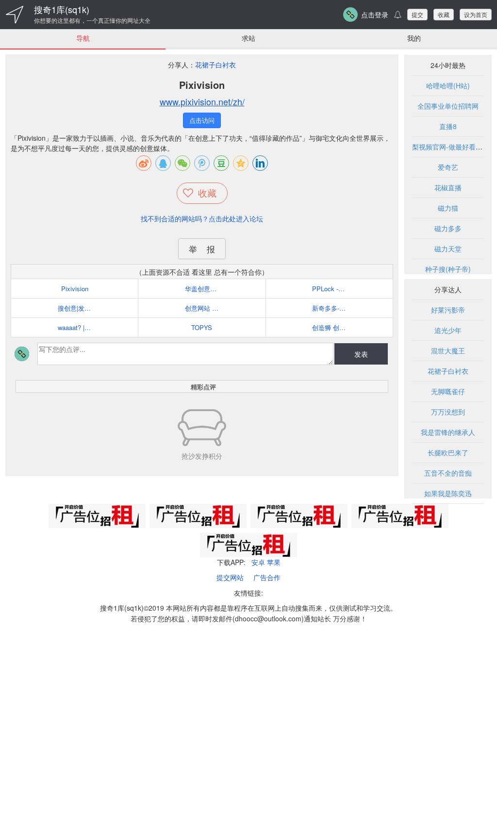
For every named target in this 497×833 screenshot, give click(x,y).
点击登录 (374, 14)
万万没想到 (448, 411)
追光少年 (448, 330)
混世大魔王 (448, 350)
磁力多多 (448, 228)
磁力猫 (448, 208)
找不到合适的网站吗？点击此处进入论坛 (202, 218)
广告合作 (267, 577)
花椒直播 (448, 187)
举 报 (201, 249)
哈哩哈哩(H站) (448, 85)
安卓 (258, 562)
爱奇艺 (448, 167)
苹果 (274, 562)
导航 (83, 38)
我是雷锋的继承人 (448, 432)
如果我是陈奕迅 (448, 493)
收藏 (443, 14)
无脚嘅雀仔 (448, 391)
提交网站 (230, 577)
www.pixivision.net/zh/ (202, 101)
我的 (414, 38)
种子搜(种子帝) (448, 269)
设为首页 (475, 14)
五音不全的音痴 (448, 473)
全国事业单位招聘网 (448, 106)
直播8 (448, 126)
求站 (248, 38)
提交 (417, 14)
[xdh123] (14, 14)
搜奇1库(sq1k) (61, 9)
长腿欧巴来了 (448, 452)
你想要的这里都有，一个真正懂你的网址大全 (92, 20)
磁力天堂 (448, 248)
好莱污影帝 (448, 310)
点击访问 (202, 120)
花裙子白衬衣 (215, 64)
